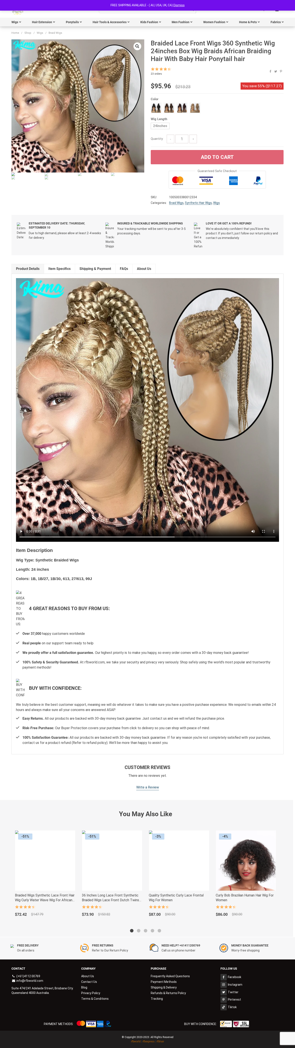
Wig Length (159, 119)
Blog (84, 987)
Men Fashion (180, 22)
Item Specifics (59, 269)
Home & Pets (248, 22)
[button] (137, 46)
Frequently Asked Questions (170, 976)
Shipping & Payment (95, 269)
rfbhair (160, 1041)
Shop (27, 32)
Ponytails (72, 22)
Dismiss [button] (179, 5)
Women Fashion (214, 22)
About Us (144, 269)
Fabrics (276, 22)
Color (154, 99)
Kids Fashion (149, 22)
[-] (170, 139)
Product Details (28, 269)
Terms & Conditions (95, 998)
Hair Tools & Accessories (110, 22)
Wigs (14, 22)
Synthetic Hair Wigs (198, 203)
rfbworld (136, 1041)
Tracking (157, 998)
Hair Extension (42, 22)
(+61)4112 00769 (28, 976)
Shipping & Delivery (164, 987)
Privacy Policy (90, 993)
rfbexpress (149, 1041)
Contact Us (89, 982)
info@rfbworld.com (29, 980)
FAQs (124, 269)
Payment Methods (164, 982)
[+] (193, 139)
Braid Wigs (55, 32)
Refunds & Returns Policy (168, 993)
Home (15, 32)
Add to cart (217, 157)
